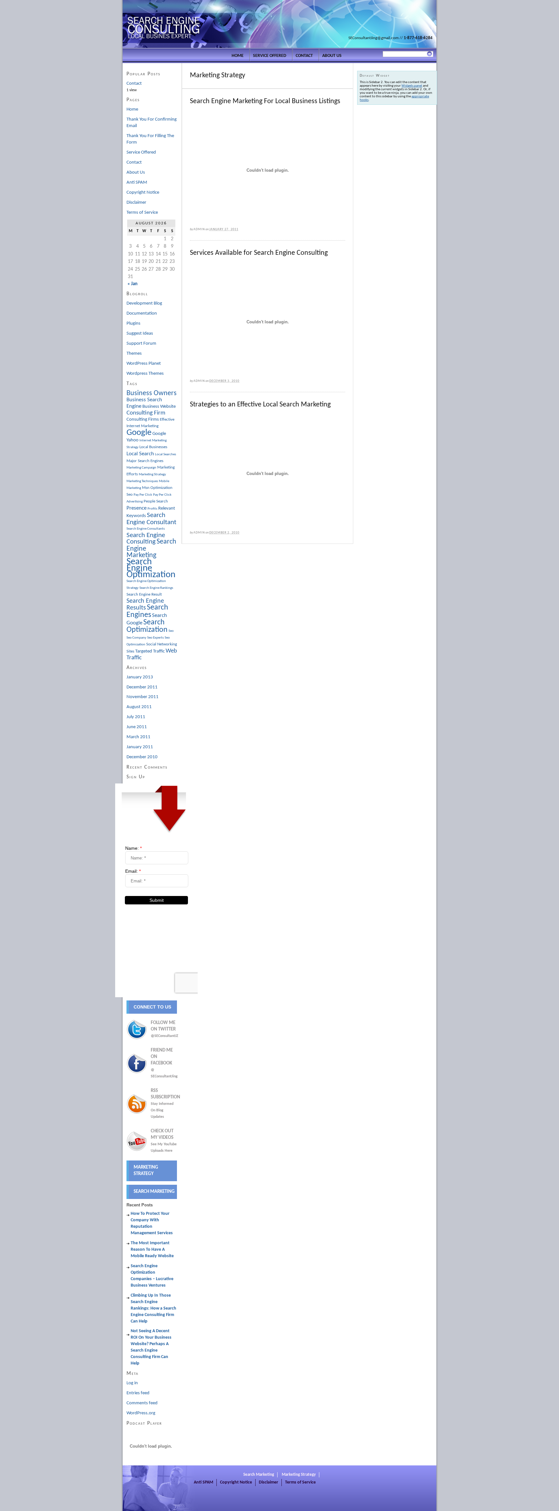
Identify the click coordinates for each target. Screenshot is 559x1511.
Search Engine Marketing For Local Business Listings (265, 101)
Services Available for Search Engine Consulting (259, 253)
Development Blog (144, 303)
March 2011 (138, 737)
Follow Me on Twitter (164, 1029)
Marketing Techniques (142, 481)
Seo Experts (155, 638)
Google (138, 432)
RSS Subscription (165, 1103)
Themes (134, 353)
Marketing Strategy (152, 474)
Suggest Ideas (139, 333)
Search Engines (147, 611)
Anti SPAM (136, 182)
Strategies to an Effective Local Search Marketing (260, 404)
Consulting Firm (145, 413)
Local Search (140, 454)
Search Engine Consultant (151, 519)
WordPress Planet (143, 363)
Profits (152, 509)
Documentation (141, 313)
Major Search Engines (144, 461)
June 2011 (136, 727)
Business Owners (151, 393)
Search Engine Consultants (145, 529)
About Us (332, 55)
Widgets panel (411, 86)
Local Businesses (153, 447)
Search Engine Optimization (150, 568)
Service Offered (269, 55)
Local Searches (165, 454)
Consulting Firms (142, 419)
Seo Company (136, 638)
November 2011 (142, 697)
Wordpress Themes (145, 373)
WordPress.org (140, 1413)
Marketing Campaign (141, 467)
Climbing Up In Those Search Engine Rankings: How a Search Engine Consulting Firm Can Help (153, 1308)
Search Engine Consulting (145, 538)
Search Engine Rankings (156, 588)
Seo (171, 631)
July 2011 (135, 717)
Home (238, 55)
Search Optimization (147, 626)
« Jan (132, 284)
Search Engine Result (144, 594)
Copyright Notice (142, 192)
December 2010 (142, 757)
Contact (304, 55)
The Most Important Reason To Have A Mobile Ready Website (152, 1249)
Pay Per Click (143, 495)
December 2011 (142, 687)
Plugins (133, 323)
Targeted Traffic (150, 651)
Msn (145, 488)
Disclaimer (136, 202)
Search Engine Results (145, 604)
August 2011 (139, 707)
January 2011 (139, 747)
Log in (132, 1383)
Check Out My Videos (164, 1141)
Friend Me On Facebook (164, 1063)
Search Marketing (154, 1191)
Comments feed (142, 1403)
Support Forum (141, 343)
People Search (156, 501)
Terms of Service (142, 212)
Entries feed (137, 1393)
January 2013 (139, 677)
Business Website (159, 406)
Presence (136, 508)
